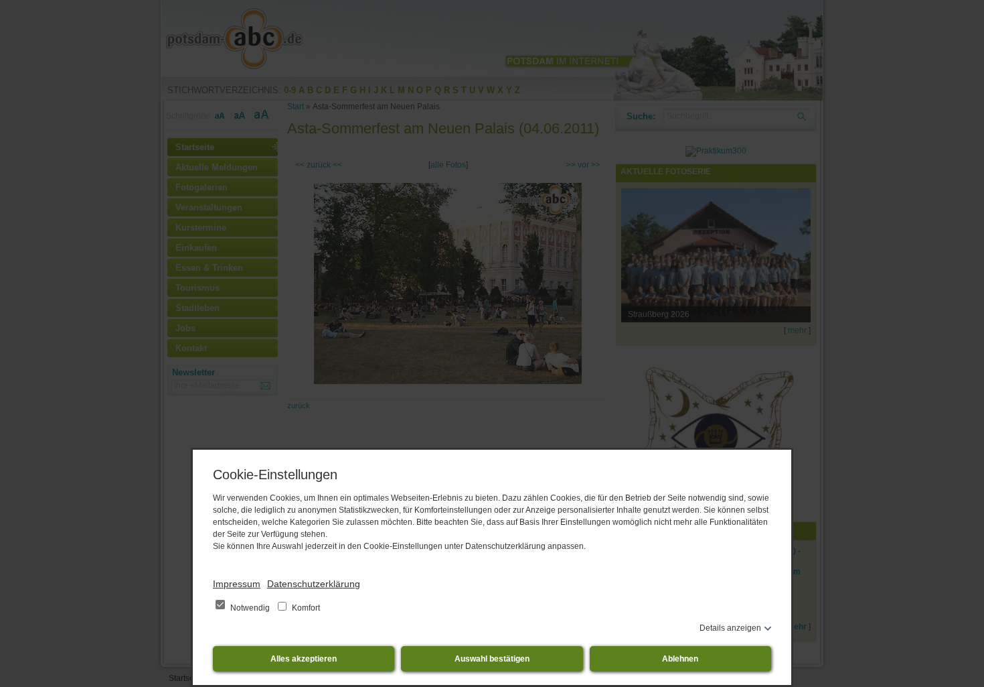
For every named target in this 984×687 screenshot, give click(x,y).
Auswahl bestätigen (492, 659)
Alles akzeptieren (303, 659)
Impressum (236, 583)
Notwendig (250, 608)
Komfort (305, 608)
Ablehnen (680, 659)
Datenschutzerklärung (313, 583)
